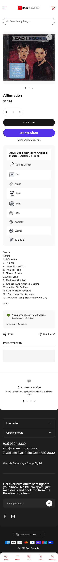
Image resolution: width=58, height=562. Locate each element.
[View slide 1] (23, 401)
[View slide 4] (35, 401)
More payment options (29, 140)
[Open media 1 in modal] (49, 37)
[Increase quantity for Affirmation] (20, 112)
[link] (29, 453)
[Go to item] (25, 88)
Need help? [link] (49, 334)
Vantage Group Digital (29, 463)
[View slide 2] (27, 401)
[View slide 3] (31, 401)
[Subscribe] (49, 503)
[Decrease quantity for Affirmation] (6, 112)
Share (10, 334)
